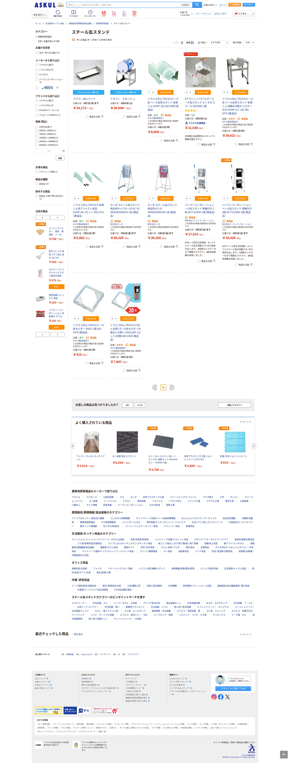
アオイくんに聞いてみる (233, 688)
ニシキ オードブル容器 (102, 615)
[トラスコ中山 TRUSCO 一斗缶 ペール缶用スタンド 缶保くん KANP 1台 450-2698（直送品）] (163, 72)
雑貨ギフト (129, 547)
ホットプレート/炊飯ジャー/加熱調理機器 (155, 518)
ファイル (97, 568)
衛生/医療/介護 (104, 572)
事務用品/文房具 (79, 568)
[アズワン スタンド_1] (126, 72)
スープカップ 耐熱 (163, 615)
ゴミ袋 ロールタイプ (134, 611)
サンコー (234, 497)
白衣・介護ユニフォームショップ (223, 728)
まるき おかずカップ (216, 603)
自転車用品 (183, 551)
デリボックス (219, 615)
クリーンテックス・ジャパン (183, 497)
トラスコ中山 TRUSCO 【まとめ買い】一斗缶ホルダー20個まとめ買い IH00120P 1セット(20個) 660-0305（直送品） (125, 332)
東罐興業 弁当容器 (161, 611)
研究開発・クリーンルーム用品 (197, 586)
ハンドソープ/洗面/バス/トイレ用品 (171, 539)
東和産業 (141, 501)
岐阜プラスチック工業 (153, 497)
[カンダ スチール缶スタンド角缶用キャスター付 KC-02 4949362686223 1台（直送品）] (126, 178)
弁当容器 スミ (100, 603)
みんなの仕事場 (175, 685)
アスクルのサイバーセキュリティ (94, 691)
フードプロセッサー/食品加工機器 (88, 518)
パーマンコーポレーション (130, 505)
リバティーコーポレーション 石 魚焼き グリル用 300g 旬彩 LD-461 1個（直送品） (56, 313)
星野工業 (170, 505)
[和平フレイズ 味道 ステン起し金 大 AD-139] (40, 255)
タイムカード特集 (104, 724)
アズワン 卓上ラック (84, 99)
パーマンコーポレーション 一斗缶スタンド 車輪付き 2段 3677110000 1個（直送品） (200, 209)
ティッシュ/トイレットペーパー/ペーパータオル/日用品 (98, 539)
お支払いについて (42, 685)
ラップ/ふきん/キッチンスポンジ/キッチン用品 (130, 543)
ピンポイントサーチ (87, 732)
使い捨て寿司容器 (182, 607)
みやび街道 (154, 505)
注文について (40, 679)
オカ (122, 497)
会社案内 (85, 679)
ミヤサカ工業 (212, 501)
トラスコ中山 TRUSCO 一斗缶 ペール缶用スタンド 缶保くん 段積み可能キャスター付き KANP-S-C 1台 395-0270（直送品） (237, 106)
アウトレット (191, 54)
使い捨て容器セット (98, 619)
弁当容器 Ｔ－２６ (243, 603)
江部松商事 (108, 497)
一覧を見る (77, 634)
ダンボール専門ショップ (83, 728)
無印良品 (190, 547)
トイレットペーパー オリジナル (213, 607)
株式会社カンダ (116, 224)
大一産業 (93, 501)
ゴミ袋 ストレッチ (215, 611)
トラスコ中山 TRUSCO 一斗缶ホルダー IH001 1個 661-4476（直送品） (88, 329)
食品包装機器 (229, 518)
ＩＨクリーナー (79, 603)
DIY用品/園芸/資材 (123, 589)
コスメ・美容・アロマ (170, 547)
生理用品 (205, 547)
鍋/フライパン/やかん (234, 543)
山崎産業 (244, 501)
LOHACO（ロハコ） (176, 679)
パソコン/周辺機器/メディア (152, 568)
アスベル (76, 497)
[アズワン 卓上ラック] (88, 72)
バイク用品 (200, 551)
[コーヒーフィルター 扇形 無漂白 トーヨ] (40, 232)
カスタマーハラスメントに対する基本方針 (98, 688)
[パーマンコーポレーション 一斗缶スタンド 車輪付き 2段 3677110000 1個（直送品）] (200, 178)
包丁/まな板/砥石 (111, 526)
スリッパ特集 (52, 728)
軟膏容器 (70, 654)
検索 (197, 5)
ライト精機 (91, 505)
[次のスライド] (57, 217)
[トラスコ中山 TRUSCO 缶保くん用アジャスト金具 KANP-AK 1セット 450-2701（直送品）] (88, 178)
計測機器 (172, 586)
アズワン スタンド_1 (122, 99)
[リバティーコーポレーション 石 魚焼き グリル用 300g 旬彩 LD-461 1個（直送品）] (40, 314)
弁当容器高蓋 (193, 603)
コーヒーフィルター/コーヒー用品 (141, 526)
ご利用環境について (133, 688)
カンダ (133, 497)
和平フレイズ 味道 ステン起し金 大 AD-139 (56, 254)
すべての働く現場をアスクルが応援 (134, 728)
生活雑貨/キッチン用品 (54, 24)
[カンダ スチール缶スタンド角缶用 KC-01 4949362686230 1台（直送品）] (163, 178)
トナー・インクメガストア (63, 724)
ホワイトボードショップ (141, 724)
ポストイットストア (45, 732)
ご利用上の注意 (131, 691)
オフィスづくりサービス (66, 732)
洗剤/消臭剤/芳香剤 (139, 539)
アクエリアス (132, 654)
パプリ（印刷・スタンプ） (178, 682)
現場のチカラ (101, 728)
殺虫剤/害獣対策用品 (244, 539)
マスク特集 (156, 728)
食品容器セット (173, 603)
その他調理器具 (108, 522)
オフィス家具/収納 (209, 568)
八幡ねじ (76, 505)
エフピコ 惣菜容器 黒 (188, 611)
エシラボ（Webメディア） (179, 688)
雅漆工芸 (229, 501)
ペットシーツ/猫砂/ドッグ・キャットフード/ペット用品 (108, 551)
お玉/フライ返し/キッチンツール (207, 522)
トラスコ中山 (175, 501)
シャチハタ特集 (201, 728)
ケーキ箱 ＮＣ (239, 615)
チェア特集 (191, 724)
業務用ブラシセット (135, 607)
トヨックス (157, 501)
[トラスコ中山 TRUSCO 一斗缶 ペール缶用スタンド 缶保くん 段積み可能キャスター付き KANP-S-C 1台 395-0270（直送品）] (238, 72)
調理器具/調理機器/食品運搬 (80, 24)
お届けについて (41, 682)
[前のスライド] (42, 217)
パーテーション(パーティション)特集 (169, 724)
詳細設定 (185, 5)
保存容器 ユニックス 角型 (56, 296)
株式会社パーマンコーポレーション (199, 221)
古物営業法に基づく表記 (135, 695)
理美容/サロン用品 (109, 547)
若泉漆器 (107, 505)
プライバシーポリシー (134, 685)
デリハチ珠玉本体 (151, 603)
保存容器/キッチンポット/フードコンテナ (166, 522)
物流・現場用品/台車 (111, 586)
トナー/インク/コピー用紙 (120, 568)
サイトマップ (130, 679)
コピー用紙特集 (43, 724)
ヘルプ (224, 5)
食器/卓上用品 (211, 543)
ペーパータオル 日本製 (125, 603)
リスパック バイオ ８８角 (192, 615)
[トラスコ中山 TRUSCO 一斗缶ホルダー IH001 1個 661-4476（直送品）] (88, 298)
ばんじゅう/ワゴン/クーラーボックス (199, 518)
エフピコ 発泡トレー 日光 (134, 615)
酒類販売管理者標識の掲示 (136, 698)
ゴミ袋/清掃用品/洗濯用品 (89, 543)
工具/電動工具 (133, 586)
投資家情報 (85, 682)
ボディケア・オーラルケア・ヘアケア (211, 539)
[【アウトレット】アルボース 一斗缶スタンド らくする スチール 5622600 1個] (200, 72)
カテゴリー (38, 15)
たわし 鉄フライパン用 (106, 611)
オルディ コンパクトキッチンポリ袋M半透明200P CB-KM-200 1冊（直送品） (56, 272)
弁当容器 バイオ (159, 607)
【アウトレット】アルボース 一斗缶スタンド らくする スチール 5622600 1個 (200, 102)
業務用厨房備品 (102, 24)
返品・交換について (42, 688)
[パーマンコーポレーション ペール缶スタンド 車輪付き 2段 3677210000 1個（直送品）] (238, 178)
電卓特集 (80, 724)
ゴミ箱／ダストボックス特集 (223, 724)
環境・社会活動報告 (89, 685)
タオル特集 (65, 728)
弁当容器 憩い (112, 607)
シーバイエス (110, 501)
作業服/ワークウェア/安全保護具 (92, 589)
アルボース (91, 497)
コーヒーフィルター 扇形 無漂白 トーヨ (56, 231)
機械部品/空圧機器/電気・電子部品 (234, 586)
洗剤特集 (40, 728)
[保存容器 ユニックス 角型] (40, 299)
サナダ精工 (208, 497)
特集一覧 (102, 732)
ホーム (38, 24)
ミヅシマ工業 (194, 501)
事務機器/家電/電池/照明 (182, 568)
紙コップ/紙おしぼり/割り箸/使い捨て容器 (178, 543)
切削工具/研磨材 (154, 586)
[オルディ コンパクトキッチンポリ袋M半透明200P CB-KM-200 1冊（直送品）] (40, 273)
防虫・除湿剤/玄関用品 (222, 551)
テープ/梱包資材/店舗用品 (84, 586)
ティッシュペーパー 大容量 (127, 619)
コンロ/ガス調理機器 (120, 518)
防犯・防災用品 (148, 547)
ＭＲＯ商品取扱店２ (156, 118)
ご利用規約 (129, 682)
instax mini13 (86, 654)
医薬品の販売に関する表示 (136, 701)
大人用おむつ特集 (170, 728)
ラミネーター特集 (121, 724)
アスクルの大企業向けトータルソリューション (187, 692)
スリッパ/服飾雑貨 (148, 551)
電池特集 (90, 724)
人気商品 (226, 160)
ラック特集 (203, 724)
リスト (176, 42)
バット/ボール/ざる (131, 522)
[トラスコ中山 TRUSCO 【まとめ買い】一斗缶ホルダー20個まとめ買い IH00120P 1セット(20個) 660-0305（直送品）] (126, 298)
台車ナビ (113, 728)
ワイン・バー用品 (172, 526)
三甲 (222, 497)
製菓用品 (190, 526)
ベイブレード (105, 654)
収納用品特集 (186, 728)
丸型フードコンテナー (87, 607)
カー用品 (168, 551)
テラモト (127, 501)
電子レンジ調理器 (88, 526)
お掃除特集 (242, 724)
